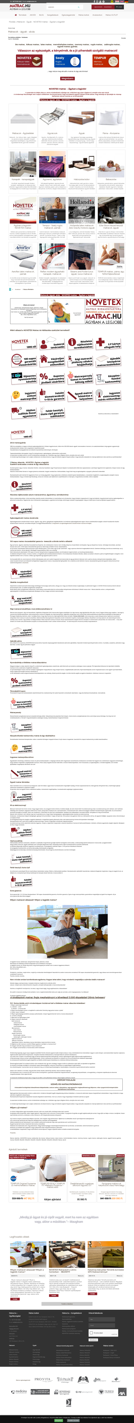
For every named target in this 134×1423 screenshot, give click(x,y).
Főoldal (12, 22)
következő (18, 289)
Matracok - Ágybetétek (23, 133)
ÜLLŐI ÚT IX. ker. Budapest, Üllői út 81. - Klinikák (43, 1322)
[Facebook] (95, 1)
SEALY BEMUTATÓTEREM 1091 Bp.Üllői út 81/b (42, 1327)
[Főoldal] (16, 15)
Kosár (120, 7)
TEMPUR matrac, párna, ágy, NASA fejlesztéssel (111, 272)
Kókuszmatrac (13, 1350)
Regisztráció (108, 7)
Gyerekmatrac (13, 1357)
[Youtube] (100, 1)
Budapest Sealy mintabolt (111, 1357)
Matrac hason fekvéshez (64, 1357)
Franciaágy (36, 1359)
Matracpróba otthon (68, 1326)
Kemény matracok (62, 1355)
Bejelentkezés (98, 7)
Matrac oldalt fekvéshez (63, 1353)
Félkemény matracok (63, 1360)
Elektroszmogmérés (68, 1317)
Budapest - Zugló (108, 1353)
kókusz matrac (32, 44)
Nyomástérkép (67, 1319)
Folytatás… (13, 1132)
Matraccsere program (69, 1328)
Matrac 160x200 (85, 1353)
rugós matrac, (97, 44)
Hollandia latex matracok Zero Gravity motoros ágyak (82, 226)
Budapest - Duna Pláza (110, 1355)
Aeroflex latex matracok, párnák (23, 272)
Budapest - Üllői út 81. (110, 1350)
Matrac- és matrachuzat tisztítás (72, 1331)
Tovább (15, 1299)
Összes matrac (13, 1361)
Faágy (34, 1364)
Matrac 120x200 (85, 1362)
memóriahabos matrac (63, 44)
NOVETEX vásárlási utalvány (71, 1333)
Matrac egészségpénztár (23, 1380)
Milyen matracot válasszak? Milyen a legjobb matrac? (27, 1271)
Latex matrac (13, 1354)
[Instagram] (97, 1)
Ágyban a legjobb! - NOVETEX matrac (23, 226)
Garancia (65, 1324)
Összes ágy (36, 1354)
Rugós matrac (13, 1364)
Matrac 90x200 (84, 1360)
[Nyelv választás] (117, 2)
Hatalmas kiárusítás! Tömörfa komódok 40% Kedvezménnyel (106, 1271)
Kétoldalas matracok (62, 1350)
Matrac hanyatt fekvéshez (64, 1364)
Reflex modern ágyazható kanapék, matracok (52, 272)
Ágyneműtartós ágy (39, 1357)
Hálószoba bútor (82, 179)
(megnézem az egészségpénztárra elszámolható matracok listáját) (71, 523)
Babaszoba (111, 179)
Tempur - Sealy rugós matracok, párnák (52, 226)
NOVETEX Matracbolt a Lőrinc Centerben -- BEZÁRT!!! (63, 1271)
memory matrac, (82, 44)
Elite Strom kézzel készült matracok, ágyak (111, 226)
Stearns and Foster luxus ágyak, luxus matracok (81, 272)
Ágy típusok (36, 1350)
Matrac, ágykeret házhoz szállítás (72, 1321)
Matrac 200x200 (85, 1350)
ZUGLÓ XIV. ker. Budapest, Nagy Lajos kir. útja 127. (43, 1324)
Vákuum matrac (14, 1352)
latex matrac (46, 44)
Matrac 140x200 (85, 1364)
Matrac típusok (14, 1359)
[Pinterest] (103, 1)
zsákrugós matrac (112, 44)
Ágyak (82, 133)
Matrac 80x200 (84, 1355)
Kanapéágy (36, 1352)
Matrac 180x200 (85, 1357)
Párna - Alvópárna (111, 133)
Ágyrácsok (52, 133)
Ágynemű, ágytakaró (52, 179)
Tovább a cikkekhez (67, 1304)
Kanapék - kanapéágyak (23, 179)
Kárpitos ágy (37, 1361)
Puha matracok (61, 1362)
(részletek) (25, 562)
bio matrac (20, 44)
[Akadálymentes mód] (112, 2)
